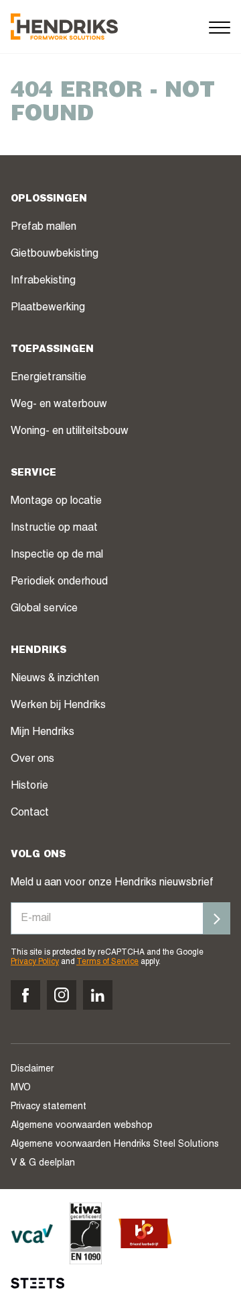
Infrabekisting (43, 281)
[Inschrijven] (217, 918)
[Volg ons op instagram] (61, 995)
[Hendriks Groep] (64, 26)
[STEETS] (37, 1283)
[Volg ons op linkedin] (97, 995)
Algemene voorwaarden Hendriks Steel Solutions (115, 1144)
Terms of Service (107, 962)
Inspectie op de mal (57, 555)
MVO (21, 1088)
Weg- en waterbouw (59, 405)
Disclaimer (32, 1069)
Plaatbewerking (48, 308)
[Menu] (219, 26)
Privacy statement (48, 1107)
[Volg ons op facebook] (25, 995)
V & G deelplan (43, 1163)
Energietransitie (48, 378)
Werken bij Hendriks (58, 706)
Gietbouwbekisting (54, 254)
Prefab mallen (43, 227)
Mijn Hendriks (42, 733)
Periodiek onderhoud (59, 582)
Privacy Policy (35, 962)
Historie (29, 786)
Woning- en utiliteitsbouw (70, 432)
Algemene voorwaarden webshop (82, 1126)
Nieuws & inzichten (55, 679)
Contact (30, 813)
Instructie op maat (54, 528)
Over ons (32, 759)
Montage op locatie (56, 501)
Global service (44, 609)
